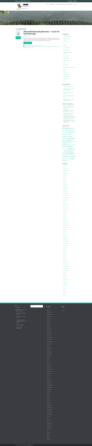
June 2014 (65, 234)
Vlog (64, 80)
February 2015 (65, 222)
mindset (74, 144)
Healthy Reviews (27, 45)
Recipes (64, 69)
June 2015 (65, 216)
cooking (29, 46)
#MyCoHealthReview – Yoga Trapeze (68, 93)
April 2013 (65, 256)
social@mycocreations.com (26, 1)
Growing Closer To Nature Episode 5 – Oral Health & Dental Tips (69, 121)
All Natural (26, 46)
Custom (64, 134)
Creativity (72, 132)
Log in (63, 309)
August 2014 (65, 229)
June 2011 (65, 288)
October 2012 (65, 268)
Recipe (66, 156)
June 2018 (65, 177)
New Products (65, 64)
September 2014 (66, 227)
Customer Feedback (66, 38)
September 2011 (66, 284)
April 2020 (65, 165)
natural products (68, 151)
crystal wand (33, 46)
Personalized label (68, 154)
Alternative (72, 128)
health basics (74, 141)
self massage (29, 47)
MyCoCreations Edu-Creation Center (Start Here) (64, 4)
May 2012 (65, 277)
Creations (67, 132)
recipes (70, 156)
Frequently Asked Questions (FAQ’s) (21, 314)
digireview (67, 134)
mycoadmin (29, 35)
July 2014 (64, 231)
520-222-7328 (18, 1)
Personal (63, 154)
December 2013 (66, 241)
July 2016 (64, 202)
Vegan (64, 160)
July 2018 (64, 175)
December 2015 (66, 209)
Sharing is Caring (32, 45)
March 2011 (65, 295)
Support (64, 158)
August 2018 (65, 172)
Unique (32, 47)
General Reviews (66, 50)
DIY (70, 134)
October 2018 (65, 168)
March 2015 (65, 220)
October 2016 (65, 195)
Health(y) (69, 141)
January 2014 (65, 238)
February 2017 (65, 188)
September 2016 (66, 197)
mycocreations (65, 106)
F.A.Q (64, 43)
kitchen (70, 144)
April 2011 (65, 293)
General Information (66, 47)
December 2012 (66, 263)
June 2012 (65, 275)
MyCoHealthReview (65, 148)
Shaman (64, 113)
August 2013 (65, 247)
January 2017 (65, 190)
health (36, 46)
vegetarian (67, 160)
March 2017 (65, 186)
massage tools (48, 46)
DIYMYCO (65, 41)
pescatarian (73, 154)
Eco (68, 136)
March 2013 (65, 259)
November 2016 (66, 193)
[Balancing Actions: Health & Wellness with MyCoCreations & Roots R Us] (22, 5)
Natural (56, 46)
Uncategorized (65, 78)
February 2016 (65, 204)
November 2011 (66, 279)
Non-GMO (65, 153)
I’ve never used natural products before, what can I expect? (21, 321)
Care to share (68, 130)
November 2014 (66, 225)
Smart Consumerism (39, 45)
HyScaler (31, 444)
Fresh (70, 136)
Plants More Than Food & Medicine (69, 67)
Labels (72, 144)
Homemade (65, 144)
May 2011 (65, 291)
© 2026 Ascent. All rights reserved (21, 444)
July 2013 (64, 250)
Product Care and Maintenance (19, 327)
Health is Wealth (66, 58)
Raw (63, 156)
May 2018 (65, 179)
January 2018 (65, 184)
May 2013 (65, 254)
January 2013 (65, 261)
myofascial (52, 46)
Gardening (65, 45)
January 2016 (65, 206)
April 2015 (65, 218)
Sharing (73, 156)
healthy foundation (65, 142)
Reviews (64, 71)
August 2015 (65, 211)
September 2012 (66, 270)
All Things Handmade (66, 36)
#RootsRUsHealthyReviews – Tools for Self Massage (41, 32)
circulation (74, 130)
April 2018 (65, 181)
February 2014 (65, 236)
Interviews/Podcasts (19, 324)
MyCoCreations (67, 146)
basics (63, 130)
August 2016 (65, 200)
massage (43, 46)
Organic (72, 153)
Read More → (27, 42)
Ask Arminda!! (52, 4)
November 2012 (66, 266)
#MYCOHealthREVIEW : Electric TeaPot (68, 96)
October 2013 (65, 245)
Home (47, 4)
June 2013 (65, 252)
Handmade (71, 139)
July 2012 (64, 272)
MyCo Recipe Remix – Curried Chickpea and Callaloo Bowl (68, 107)
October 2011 (65, 281)
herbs (70, 142)
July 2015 (64, 213)
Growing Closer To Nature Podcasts (67, 53)
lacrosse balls (40, 46)
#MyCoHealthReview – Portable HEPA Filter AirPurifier (68, 100)
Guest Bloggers (66, 55)
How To (64, 62)
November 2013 (66, 243)
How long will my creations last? (21, 317)
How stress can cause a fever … (68, 86)
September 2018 (66, 170)
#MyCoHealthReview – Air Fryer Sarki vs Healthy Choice (68, 89)
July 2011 (64, 286)
